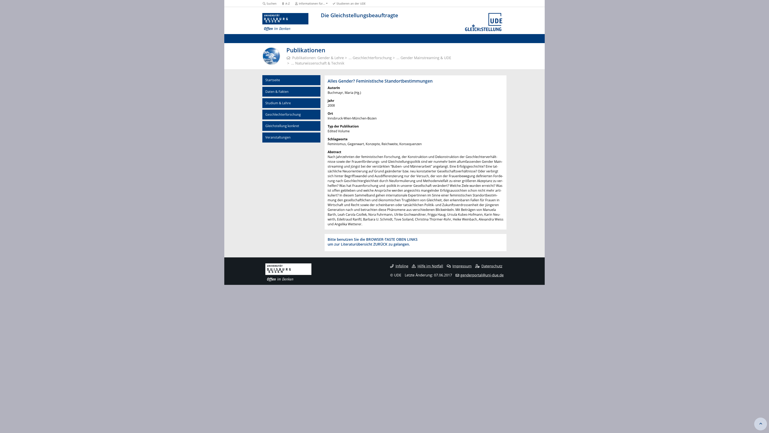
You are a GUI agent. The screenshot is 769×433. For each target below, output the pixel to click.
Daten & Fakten (277, 91)
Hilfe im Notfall (430, 266)
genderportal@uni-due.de (482, 275)
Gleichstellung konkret (282, 126)
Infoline (402, 266)
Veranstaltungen (278, 137)
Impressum (462, 266)
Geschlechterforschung (283, 114)
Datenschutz (491, 266)
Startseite (272, 80)
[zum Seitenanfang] (760, 424)
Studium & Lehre (278, 103)
